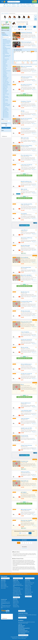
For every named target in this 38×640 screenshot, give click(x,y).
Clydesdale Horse (6, 56)
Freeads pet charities (22, 617)
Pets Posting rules (21, 629)
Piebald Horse (5, 96)
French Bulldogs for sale (17, 594)
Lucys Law (20, 624)
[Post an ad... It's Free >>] (24, 199)
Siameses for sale (28, 586)
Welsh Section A (5, 113)
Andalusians (5, 49)
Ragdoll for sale (28, 585)
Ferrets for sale (15, 601)
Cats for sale (27, 580)
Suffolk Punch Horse (6, 104)
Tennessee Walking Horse (6, 106)
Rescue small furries (4, 586)
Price (27, 26)
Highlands (5, 74)
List (34, 26)
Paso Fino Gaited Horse (6, 94)
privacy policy (29, 535)
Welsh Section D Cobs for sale (5, 607)
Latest (24, 26)
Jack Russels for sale (16, 591)
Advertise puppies (18, 578)
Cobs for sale (3, 600)
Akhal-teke (5, 39)
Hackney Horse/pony (6, 70)
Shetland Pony (5, 100)
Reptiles (32, 4)
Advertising (20, 573)
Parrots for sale (15, 605)
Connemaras (5, 60)
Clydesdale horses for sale (6, 605)
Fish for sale (15, 604)
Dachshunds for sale (16, 590)
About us (25, 573)
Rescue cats (3, 582)
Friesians (4, 69)
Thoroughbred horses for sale (5, 604)
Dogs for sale (15, 580)
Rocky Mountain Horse (6, 98)
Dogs (7, 4)
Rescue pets (3, 580)
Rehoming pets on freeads (23, 635)
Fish (24, 4)
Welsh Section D (6, 117)
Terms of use (14, 638)
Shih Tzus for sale (16, 595)
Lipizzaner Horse (6, 82)
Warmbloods (5, 111)
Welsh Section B (5, 114)
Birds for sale (15, 600)
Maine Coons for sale (29, 584)
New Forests (5, 91)
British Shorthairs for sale (29, 582)
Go (6, 127)
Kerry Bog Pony (5, 81)
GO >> (30, 533)
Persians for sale (28, 589)
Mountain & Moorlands (5, 89)
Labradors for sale (16, 582)
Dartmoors (5, 62)
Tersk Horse (5, 107)
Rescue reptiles (3, 585)
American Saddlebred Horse (7, 46)
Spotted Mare (5, 103)
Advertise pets (5, 578)
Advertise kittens (30, 578)
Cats (10, 4)
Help (12, 573)
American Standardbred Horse (6, 48)
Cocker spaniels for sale (17, 584)
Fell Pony (4, 67)
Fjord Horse (5, 68)
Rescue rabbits (3, 584)
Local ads (15, 26)
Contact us (15, 573)
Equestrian (13, 4)
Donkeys (4, 63)
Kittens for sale (27, 581)
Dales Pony (5, 61)
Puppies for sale (16, 581)
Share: (2, 130)
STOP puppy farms (21, 625)
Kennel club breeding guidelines (24, 628)
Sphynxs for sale (28, 590)
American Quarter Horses (6, 44)
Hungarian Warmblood (5, 76)
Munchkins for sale (28, 594)
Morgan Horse (5, 87)
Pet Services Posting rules (23, 630)
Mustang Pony (5, 90)
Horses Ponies (24, 548)
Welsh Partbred (5, 112)
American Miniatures (6, 40)
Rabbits (18, 4)
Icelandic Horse (5, 77)
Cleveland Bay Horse (6, 55)
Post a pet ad (4, 27)
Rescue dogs (3, 581)
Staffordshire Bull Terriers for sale (18, 586)
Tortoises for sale (16, 606)
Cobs (4, 57)
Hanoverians (5, 73)
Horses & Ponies (5, 35)
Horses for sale (4, 599)
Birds (21, 4)
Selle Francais (5, 99)
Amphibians (28, 4)
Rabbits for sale (16, 602)
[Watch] (36, 32)
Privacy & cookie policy (22, 638)
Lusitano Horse (5, 83)
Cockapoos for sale (16, 587)
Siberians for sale (28, 593)
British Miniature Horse (6, 54)
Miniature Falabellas (6, 84)
